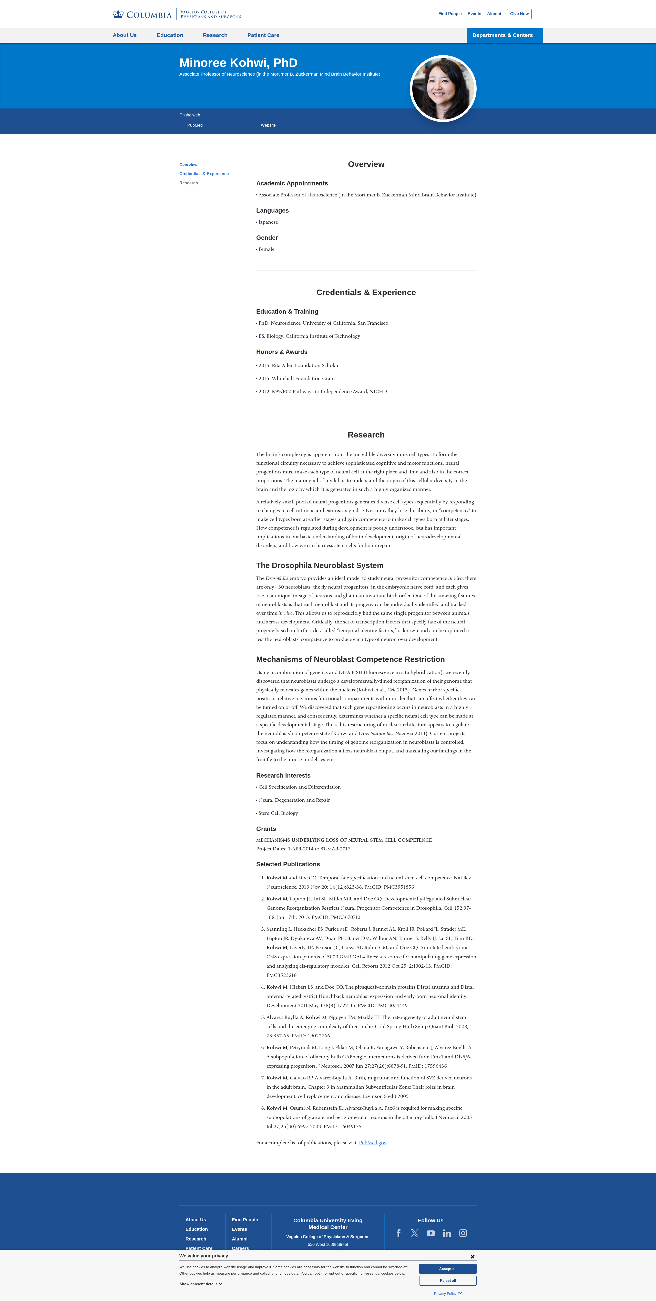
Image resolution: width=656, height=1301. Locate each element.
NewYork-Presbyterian (328, 1190)
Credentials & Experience (204, 174)
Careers (240, 1248)
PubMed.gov (375, 1143)
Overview (188, 165)
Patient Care (263, 35)
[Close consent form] (472, 1256)
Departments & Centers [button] (503, 35)
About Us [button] (125, 35)
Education (197, 1229)
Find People (450, 14)
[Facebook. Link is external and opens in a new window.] (398, 1233)
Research (188, 183)
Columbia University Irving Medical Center (258, 1189)
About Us (196, 1219)
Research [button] (215, 35)
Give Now (519, 14)
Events (474, 14)
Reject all (448, 1280)
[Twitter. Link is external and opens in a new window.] (415, 1233)
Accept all (448, 1269)
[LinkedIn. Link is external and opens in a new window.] (447, 1233)
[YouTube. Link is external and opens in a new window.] (431, 1233)
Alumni (494, 14)
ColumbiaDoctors (402, 1189)
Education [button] (170, 35)
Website (268, 125)
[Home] (177, 14)
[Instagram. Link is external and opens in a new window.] (463, 1233)
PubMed (196, 125)
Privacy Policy (445, 1294)
